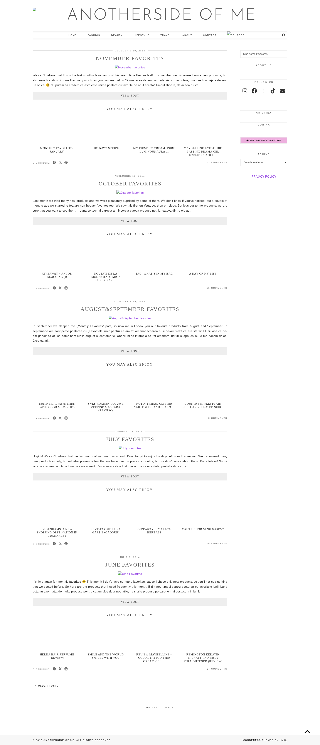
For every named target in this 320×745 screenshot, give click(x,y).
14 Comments (217, 669)
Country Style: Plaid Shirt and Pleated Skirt (203, 405)
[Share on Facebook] (54, 163)
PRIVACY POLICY (263, 176)
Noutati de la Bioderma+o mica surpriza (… (106, 277)
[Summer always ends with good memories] (57, 385)
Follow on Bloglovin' (265, 140)
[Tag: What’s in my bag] (154, 255)
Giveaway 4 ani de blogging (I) (57, 275)
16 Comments (217, 543)
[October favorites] (130, 192)
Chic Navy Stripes (106, 148)
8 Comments (217, 418)
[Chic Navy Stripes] (105, 129)
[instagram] (245, 91)
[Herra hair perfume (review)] (57, 636)
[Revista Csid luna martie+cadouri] (105, 510)
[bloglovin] (263, 91)
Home (73, 35)
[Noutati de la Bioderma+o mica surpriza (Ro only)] (105, 255)
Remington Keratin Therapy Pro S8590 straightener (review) (203, 658)
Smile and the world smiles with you (106, 656)
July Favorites (130, 439)
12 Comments (217, 162)
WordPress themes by (265, 740)
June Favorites (130, 565)
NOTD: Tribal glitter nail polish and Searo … (154, 405)
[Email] (282, 91)
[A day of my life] (203, 255)
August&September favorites (130, 309)
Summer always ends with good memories (57, 405)
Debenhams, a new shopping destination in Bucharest (57, 533)
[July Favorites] (130, 448)
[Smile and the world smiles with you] (105, 636)
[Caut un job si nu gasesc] (203, 510)
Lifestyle (142, 35)
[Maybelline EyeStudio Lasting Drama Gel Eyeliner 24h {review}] (203, 129)
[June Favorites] (130, 573)
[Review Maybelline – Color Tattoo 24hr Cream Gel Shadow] (154, 636)
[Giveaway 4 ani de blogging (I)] (57, 255)
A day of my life (203, 273)
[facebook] (254, 91)
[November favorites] (130, 67)
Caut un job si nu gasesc (203, 529)
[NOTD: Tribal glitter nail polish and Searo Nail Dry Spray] (154, 385)
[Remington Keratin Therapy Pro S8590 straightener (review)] (203, 636)
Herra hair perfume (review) (57, 656)
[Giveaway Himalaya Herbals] (154, 510)
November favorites (130, 58)
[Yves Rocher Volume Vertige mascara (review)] (105, 385)
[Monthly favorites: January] (57, 129)
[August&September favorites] (130, 318)
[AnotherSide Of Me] (160, 15)
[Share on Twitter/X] (60, 163)
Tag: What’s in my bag (154, 273)
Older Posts (48, 686)
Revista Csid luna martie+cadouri (106, 531)
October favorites (130, 184)
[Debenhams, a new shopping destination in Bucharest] (57, 510)
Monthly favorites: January (57, 149)
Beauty (117, 35)
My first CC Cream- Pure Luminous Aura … (154, 149)
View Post (130, 95)
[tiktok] (273, 91)
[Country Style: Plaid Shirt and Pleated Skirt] (203, 385)
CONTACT (209, 35)
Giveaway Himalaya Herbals (154, 531)
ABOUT (187, 35)
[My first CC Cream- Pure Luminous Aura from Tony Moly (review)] (154, 129)
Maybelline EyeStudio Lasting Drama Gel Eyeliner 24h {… (203, 151)
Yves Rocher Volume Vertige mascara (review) (106, 407)
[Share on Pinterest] (66, 163)
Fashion (94, 35)
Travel (166, 35)
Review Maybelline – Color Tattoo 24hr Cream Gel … (154, 658)
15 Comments (217, 288)
